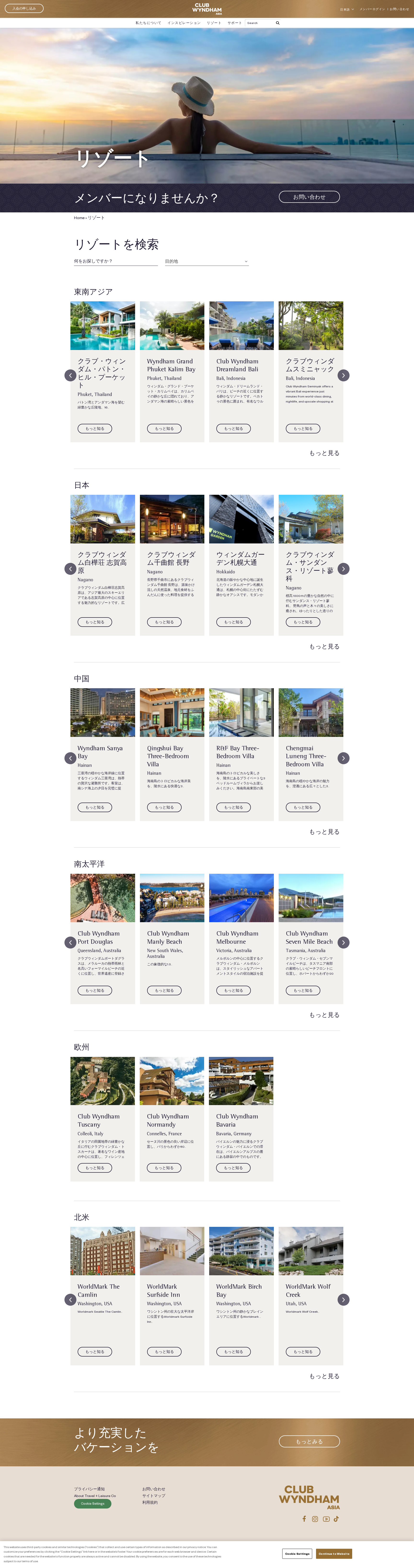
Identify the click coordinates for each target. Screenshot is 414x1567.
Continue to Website (334, 1553)
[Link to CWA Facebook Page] (304, 1519)
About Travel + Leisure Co (95, 1495)
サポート (235, 23)
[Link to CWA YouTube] (326, 1519)
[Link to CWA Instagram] (315, 1519)
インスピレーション (184, 23)
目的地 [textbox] (171, 261)
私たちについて (149, 23)
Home (79, 217)
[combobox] (207, 261)
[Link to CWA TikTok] (336, 1519)
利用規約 (150, 1502)
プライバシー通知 (89, 1489)
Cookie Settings (92, 1503)
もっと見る (324, 452)
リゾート (214, 23)
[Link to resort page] (102, 325)
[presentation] (70, 375)
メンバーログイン (372, 9)
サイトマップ (153, 1495)
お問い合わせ (399, 9)
